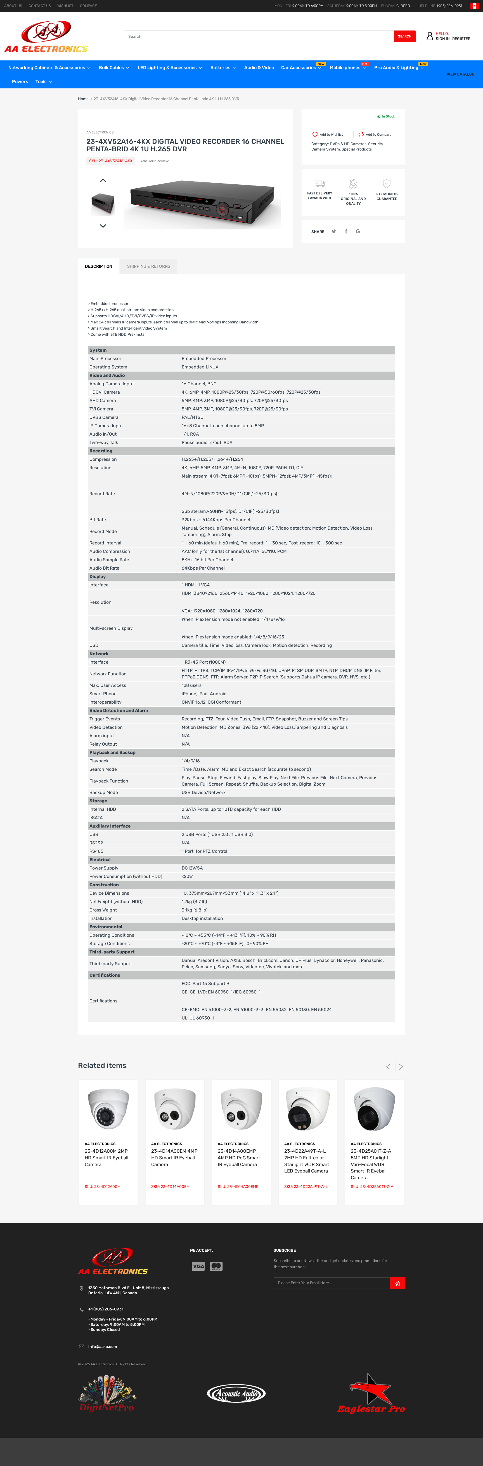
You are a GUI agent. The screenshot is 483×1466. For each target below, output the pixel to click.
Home (83, 99)
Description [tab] (98, 266)
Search (404, 36)
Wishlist (65, 6)
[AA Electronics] (46, 36)
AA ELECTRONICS (99, 132)
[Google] (357, 231)
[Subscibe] (397, 1283)
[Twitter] (333, 231)
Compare (88, 6)
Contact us (40, 6)
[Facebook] (345, 231)
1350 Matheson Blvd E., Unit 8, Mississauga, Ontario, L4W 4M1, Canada (129, 1290)
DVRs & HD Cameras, (348, 144)
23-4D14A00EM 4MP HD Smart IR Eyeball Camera (174, 1157)
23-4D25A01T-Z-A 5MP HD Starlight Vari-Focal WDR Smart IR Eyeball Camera (371, 1164)
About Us (13, 6)
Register (461, 38)
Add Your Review (154, 161)
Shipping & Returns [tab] (148, 266)
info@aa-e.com (102, 1346)
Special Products (357, 149)
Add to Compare (379, 135)
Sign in (443, 38)
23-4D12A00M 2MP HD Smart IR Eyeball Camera (106, 1157)
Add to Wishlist (331, 135)
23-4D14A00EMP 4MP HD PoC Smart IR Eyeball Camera (239, 1157)
